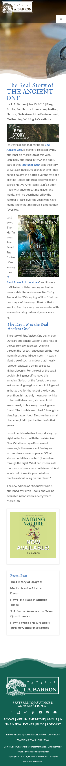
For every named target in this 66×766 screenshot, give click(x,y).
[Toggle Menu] (61, 19)
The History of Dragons (26, 581)
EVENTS (28, 724)
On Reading (14, 119)
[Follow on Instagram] (18, 712)
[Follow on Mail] (55, 712)
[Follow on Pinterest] (33, 712)
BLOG (40, 724)
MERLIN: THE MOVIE (30, 719)
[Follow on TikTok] (26, 712)
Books (11, 109)
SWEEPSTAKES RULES (38, 740)
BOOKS (9, 719)
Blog (49, 104)
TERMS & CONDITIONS (35, 734)
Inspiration (50, 109)
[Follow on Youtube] (40, 712)
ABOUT (52, 719)
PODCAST (54, 724)
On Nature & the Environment (37, 114)
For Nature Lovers (28, 109)
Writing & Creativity (37, 119)
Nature (11, 114)
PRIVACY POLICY (14, 734)
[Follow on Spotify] (48, 712)
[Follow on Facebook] (11, 712)
